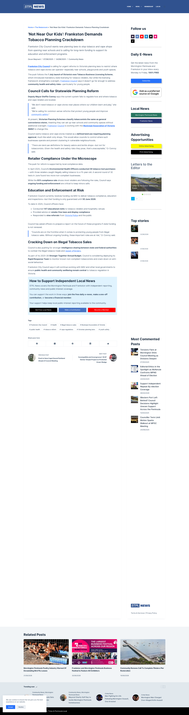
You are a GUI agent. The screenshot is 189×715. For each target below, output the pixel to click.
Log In (158, 6)
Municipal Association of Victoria (99, 126)
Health (54, 325)
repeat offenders (73, 251)
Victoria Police (71, 215)
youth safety (104, 329)
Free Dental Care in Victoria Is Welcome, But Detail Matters (150, 228)
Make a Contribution (72, 310)
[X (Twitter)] (55, 343)
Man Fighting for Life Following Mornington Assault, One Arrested (117, 699)
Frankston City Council (39, 66)
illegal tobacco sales (68, 325)
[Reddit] (108, 343)
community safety (39, 114)
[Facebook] (37, 343)
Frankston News (146, 121)
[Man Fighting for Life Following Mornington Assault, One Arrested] (99, 697)
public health (34, 329)
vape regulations (66, 329)
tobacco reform (50, 329)
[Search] (164, 6)
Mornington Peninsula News (146, 115)
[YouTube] (142, 36)
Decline (21, 707)
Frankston (52, 126)
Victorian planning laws (86, 329)
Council (61, 126)
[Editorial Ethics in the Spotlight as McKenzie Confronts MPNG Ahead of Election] (134, 368)
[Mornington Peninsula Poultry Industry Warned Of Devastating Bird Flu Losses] (134, 240)
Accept (10, 707)
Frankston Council (68, 81)
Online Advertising (146, 146)
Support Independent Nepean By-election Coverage (150, 386)
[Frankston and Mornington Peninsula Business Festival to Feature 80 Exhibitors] (94, 652)
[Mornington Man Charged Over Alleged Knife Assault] (135, 697)
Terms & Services (138, 613)
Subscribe (146, 81)
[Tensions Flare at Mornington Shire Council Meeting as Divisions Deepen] (134, 351)
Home (129, 6)
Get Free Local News (43, 310)
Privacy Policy (151, 613)
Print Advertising (146, 152)
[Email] (133, 36)
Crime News (109, 693)
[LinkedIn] (90, 343)
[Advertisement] (146, 299)
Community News (76, 59)
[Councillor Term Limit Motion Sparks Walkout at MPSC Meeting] (134, 419)
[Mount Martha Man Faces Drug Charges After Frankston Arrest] (134, 255)
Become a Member (101, 310)
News (138, 6)
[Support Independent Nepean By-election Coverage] (134, 385)
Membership (148, 6)
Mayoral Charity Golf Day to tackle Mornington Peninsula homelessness (80, 700)
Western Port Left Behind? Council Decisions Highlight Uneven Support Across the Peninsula (150, 403)
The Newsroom (41, 27)
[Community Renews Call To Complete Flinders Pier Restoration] (142, 652)
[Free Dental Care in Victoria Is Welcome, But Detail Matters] (134, 228)
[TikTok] (133, 41)
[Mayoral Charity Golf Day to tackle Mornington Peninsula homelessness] (63, 697)
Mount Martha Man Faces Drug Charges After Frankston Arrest (150, 255)
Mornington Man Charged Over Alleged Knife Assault (152, 698)
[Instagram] (155, 36)
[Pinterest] (72, 343)
